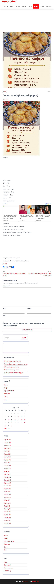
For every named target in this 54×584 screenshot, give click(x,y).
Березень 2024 (7, 483)
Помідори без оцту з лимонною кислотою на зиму (15, 364)
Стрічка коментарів (8, 568)
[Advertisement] (27, 19)
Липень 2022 (7, 520)
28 (24, 423)
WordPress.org (7, 571)
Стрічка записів (7, 565)
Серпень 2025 (7, 460)
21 (24, 420)
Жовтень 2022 (7, 512)
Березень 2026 (7, 448)
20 (21, 420)
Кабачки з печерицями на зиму (11, 367)
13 (21, 416)
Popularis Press (35, 581)
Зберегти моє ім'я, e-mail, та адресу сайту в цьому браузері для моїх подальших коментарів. (23, 324)
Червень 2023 (7, 494)
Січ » (9, 428)
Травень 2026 (7, 445)
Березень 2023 (7, 503)
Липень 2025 (7, 463)
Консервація (49, 6)
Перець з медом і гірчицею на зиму (12, 361)
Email (29, 308)
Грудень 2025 (7, 454)
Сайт (4, 315)
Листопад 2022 (7, 509)
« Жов (5, 428)
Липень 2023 (7, 492)
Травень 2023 (7, 497)
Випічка (36, 6)
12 (18, 416)
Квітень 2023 (7, 500)
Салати (30, 6)
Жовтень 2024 (7, 477)
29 (5, 426)
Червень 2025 (7, 466)
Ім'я (4, 308)
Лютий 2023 (7, 506)
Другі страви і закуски (20, 6)
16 (8, 420)
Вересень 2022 (7, 515)
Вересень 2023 (7, 489)
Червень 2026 (7, 442)
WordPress (25, 581)
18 (14, 420)
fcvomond (6, 99)
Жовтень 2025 (7, 457)
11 (14, 416)
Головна (6, 6)
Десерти (42, 6)
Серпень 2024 (7, 480)
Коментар (6, 286)
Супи (11, 6)
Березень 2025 (7, 474)
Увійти (5, 562)
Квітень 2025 (7, 471)
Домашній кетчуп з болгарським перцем (13, 373)
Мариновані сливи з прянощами (11, 370)
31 (11, 426)
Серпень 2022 (7, 517)
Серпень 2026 (7, 440)
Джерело (5, 264)
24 (11, 423)
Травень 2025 (7, 468)
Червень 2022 (7, 523)
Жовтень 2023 (7, 486)
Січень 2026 (7, 451)
